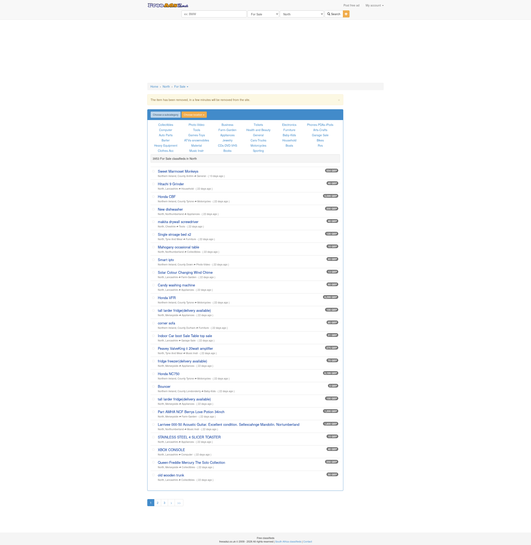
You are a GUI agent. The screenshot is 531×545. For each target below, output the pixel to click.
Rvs (320, 145)
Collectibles (165, 125)
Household (289, 140)
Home (154, 86)
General (258, 135)
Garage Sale (320, 135)
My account (374, 5)
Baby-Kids (289, 135)
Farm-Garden (227, 130)
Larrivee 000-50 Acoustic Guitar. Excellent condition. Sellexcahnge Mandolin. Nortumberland (228, 424)
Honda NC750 (168, 373)
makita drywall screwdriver (178, 221)
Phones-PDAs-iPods (320, 125)
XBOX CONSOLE (171, 449)
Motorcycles (258, 145)
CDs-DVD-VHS (227, 145)
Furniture (289, 130)
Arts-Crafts (320, 130)
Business (227, 125)
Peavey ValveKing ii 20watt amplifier (185, 348)
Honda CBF (167, 196)
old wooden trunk (171, 475)
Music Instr (196, 151)
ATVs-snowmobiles (196, 140)
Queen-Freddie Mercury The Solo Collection (191, 462)
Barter (166, 140)
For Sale (180, 86)
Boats (289, 145)
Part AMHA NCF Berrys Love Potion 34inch (191, 411)
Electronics (289, 125)
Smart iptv (166, 259)
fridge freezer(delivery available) (182, 360)
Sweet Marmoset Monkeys (178, 171)
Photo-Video (197, 125)
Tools (196, 130)
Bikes (320, 140)
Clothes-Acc (166, 151)
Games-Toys (196, 135)
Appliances (227, 135)
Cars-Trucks (258, 140)
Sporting (258, 151)
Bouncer (164, 386)
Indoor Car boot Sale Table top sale (185, 335)
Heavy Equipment (165, 145)
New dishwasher (170, 209)
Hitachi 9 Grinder (171, 183)
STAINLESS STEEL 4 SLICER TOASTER (189, 437)
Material (196, 145)
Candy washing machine (176, 284)
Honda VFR (167, 297)
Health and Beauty (258, 130)
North (166, 86)
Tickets (258, 125)
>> (179, 503)
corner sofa (166, 322)
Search (335, 14)
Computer (165, 130)
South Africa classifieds (288, 541)
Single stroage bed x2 (174, 234)
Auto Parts (166, 135)
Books (227, 151)
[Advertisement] (265, 51)
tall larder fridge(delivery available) (184, 310)
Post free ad (351, 5)
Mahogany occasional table (178, 246)
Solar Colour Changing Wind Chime (185, 272)
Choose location (193, 114)
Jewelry (228, 140)
